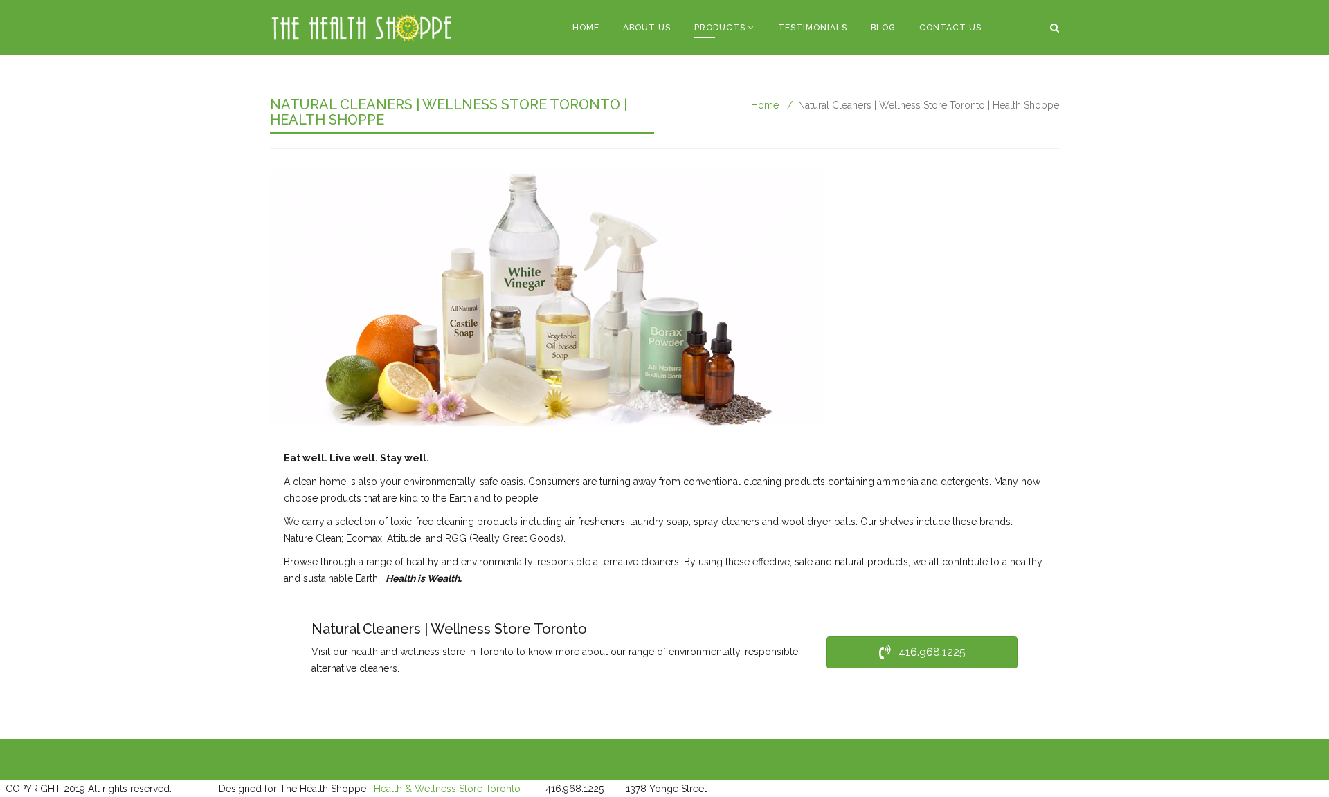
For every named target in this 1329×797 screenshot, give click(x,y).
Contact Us (950, 28)
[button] (922, 652)
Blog (883, 28)
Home (585, 28)
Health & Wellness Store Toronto (447, 788)
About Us (647, 28)
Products (719, 28)
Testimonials (812, 28)
